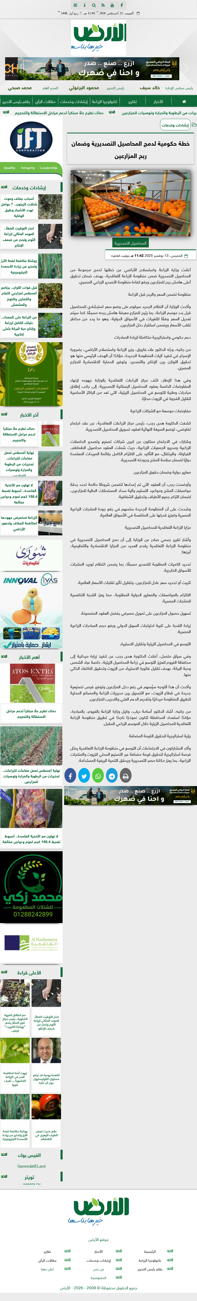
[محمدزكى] (31, 887)
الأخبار (158, 101)
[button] (11, 68)
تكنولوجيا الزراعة (104, 101)
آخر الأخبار (29, 414)
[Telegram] (112, 775)
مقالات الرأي (45, 101)
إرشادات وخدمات (74, 101)
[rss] (103, 5)
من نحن (98, 1268)
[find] (94, 5)
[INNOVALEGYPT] (31, 610)
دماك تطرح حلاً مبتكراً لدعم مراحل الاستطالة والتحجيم (103, 112)
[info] (85, 5)
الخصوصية (98, 1277)
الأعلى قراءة (29, 972)
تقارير (132, 101)
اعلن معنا (47, 1268)
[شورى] (31, 555)
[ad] (98, 68)
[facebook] (121, 5)
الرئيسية (150, 1251)
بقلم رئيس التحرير (16, 101)
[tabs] (75, 5)
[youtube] (112, 5)
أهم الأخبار (29, 656)
